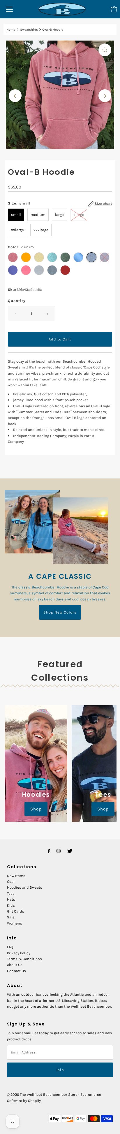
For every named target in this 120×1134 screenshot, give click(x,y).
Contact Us (16, 971)
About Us (14, 964)
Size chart (103, 203)
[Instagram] (59, 851)
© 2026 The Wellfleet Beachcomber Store (42, 1094)
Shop (36, 809)
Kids (11, 905)
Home (10, 29)
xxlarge (17, 230)
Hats (11, 899)
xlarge (78, 214)
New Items (16, 875)
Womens (14, 923)
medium (38, 214)
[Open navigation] (9, 9)
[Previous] (15, 95)
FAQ (10, 947)
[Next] (104, 95)
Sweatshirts (29, 29)
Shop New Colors (60, 612)
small (16, 214)
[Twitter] (69, 851)
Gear (11, 881)
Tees (11, 893)
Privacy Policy (18, 953)
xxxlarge (40, 230)
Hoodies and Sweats (24, 887)
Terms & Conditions (24, 959)
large (59, 214)
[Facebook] (49, 851)
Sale (11, 917)
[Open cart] (114, 9)
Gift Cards (15, 911)
